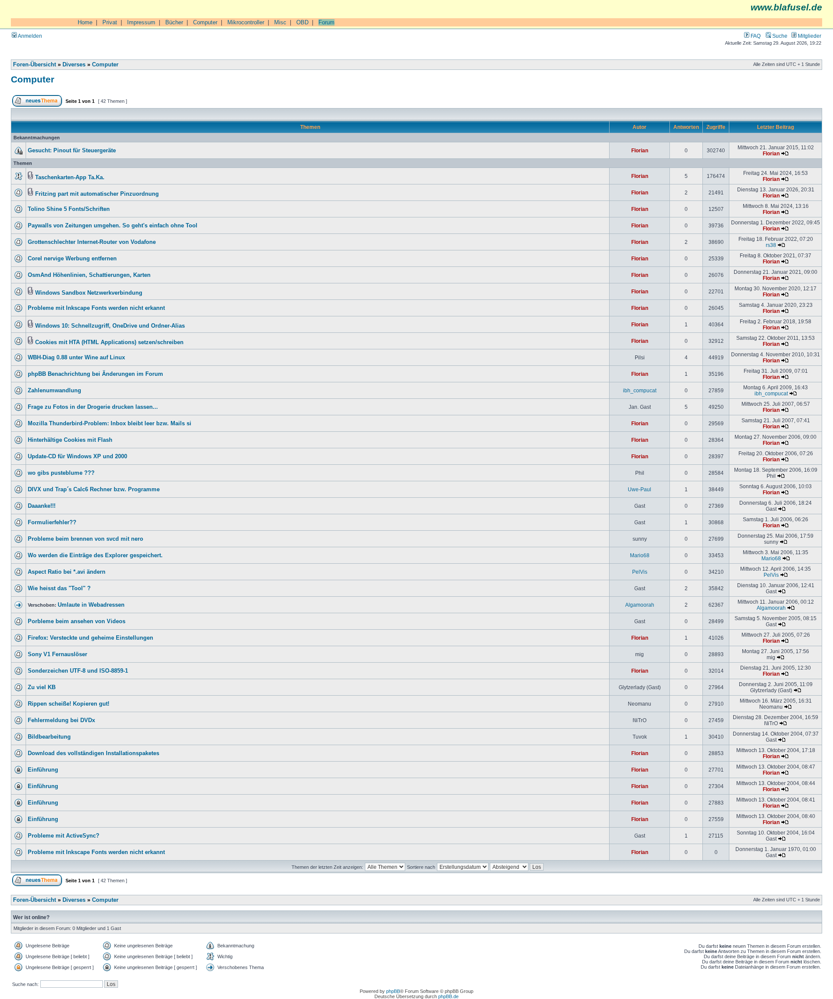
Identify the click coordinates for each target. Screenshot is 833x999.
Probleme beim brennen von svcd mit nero (85, 539)
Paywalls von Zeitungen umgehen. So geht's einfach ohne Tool (112, 226)
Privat (109, 22)
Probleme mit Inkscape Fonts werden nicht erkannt (96, 308)
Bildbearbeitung (49, 737)
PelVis (639, 572)
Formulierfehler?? (52, 522)
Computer (205, 22)
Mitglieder (809, 36)
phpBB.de (448, 996)
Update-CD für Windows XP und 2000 (77, 456)
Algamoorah (639, 605)
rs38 (771, 245)
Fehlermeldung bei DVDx (61, 720)
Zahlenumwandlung (54, 391)
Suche (779, 36)
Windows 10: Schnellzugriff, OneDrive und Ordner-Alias (110, 326)
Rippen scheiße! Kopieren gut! (68, 704)
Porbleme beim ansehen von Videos (76, 621)
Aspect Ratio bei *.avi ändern (66, 572)
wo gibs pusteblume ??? (61, 473)
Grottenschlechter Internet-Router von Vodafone (92, 242)
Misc (280, 22)
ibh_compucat (639, 390)
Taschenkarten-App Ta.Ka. (70, 177)
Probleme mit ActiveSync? (63, 836)
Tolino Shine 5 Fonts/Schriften (69, 209)
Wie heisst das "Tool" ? (59, 588)
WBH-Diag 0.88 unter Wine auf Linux (76, 358)
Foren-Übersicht (34, 65)
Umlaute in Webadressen (91, 605)
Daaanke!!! (42, 506)
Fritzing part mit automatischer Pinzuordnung (97, 194)
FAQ (755, 36)
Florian (639, 150)
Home (85, 22)
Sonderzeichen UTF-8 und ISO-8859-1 (78, 671)
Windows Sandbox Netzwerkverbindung (88, 293)
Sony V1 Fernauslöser (57, 654)
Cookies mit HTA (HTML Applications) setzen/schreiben (109, 342)
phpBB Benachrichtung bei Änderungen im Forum (95, 374)
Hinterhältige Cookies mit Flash (70, 440)
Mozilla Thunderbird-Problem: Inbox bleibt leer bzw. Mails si (109, 424)
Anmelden (29, 36)
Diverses (73, 65)
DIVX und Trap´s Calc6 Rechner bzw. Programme (94, 489)
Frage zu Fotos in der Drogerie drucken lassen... (93, 407)
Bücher (174, 22)
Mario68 (639, 555)
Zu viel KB (42, 687)
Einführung (43, 770)
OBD (302, 22)
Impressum (141, 22)
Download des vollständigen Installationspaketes (93, 753)
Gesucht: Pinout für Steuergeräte (72, 151)
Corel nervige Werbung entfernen (72, 259)
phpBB (393, 991)
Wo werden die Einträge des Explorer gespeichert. (95, 555)
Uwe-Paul (639, 489)
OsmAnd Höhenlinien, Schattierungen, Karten (89, 275)
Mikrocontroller (245, 22)
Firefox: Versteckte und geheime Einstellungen (90, 638)
